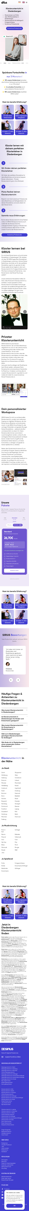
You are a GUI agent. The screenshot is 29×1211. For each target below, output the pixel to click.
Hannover (18, 817)
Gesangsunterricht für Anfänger (9, 1074)
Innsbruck (4, 788)
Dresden (17, 801)
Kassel (16, 785)
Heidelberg (4, 785)
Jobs (2, 1146)
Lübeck (17, 780)
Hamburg (4, 814)
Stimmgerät (4, 1159)
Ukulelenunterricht (6, 1133)
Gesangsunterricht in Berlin (8, 1067)
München (4, 817)
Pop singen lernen (6, 1080)
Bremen (17, 806)
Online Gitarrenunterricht (7, 1114)
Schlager (17, 830)
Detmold (17, 793)
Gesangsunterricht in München (9, 1070)
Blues (3, 845)
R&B (16, 850)
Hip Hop (3, 842)
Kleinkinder (4, 868)
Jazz (2, 852)
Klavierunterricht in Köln (7, 1089)
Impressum (4, 1151)
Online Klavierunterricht (7, 1094)
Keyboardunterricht (6, 1131)
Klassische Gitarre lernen (7, 1124)
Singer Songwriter (5, 1129)
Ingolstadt (18, 788)
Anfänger (17, 868)
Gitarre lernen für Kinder (7, 1119)
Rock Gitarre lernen (6, 1121)
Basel (16, 798)
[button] (26, 2)
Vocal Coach (4, 1134)
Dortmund (4, 806)
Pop (16, 842)
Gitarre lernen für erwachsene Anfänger (11, 1118)
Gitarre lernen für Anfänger (8, 1116)
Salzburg (4, 778)
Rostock (3, 780)
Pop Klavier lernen (6, 1104)
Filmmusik (4, 847)
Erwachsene (4, 871)
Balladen (17, 834)
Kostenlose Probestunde (14, 28)
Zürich (3, 772)
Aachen (3, 798)
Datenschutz (4, 1150)
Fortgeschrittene (19, 863)
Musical (3, 837)
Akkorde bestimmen (6, 1176)
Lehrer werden (5, 1148)
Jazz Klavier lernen (6, 1102)
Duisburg (17, 791)
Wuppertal (18, 772)
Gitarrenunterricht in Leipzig (8, 1109)
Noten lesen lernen (6, 1178)
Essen (3, 791)
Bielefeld (17, 796)
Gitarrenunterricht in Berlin (8, 1112)
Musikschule (4, 1143)
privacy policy (11, 1201)
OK (14, 1205)
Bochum (3, 793)
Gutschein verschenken (7, 1165)
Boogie (17, 847)
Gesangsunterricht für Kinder (8, 1079)
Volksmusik (18, 837)
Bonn (3, 796)
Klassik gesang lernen (7, 1082)
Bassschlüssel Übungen (7, 1180)
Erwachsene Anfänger (21, 866)
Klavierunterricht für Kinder (8, 1099)
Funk (16, 839)
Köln (16, 811)
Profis (3, 863)
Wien (16, 775)
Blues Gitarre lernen (6, 1123)
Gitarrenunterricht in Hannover (9, 1111)
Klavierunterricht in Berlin (7, 1090)
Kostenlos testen (14, 570)
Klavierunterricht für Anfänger (8, 1096)
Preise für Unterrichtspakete (8, 1163)
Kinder (3, 866)
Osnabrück (18, 778)
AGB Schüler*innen (6, 1166)
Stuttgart (17, 804)
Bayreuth (4, 801)
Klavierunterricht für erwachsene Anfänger (12, 1097)
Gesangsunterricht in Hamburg (9, 1068)
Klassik (3, 850)
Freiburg (3, 819)
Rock (16, 845)
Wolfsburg (4, 775)
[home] (5, 2)
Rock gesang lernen (6, 1084)
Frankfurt (4, 809)
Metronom (4, 1161)
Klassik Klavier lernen (6, 1101)
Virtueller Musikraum (6, 1144)
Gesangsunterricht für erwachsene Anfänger (12, 1075)
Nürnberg (4, 804)
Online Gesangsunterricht (8, 1072)
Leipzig (17, 809)
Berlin (16, 814)
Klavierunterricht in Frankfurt (8, 1092)
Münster (3, 783)
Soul (2, 839)
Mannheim (18, 783)
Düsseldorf (4, 811)
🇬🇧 (23, 2)
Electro (3, 834)
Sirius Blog (4, 1168)
